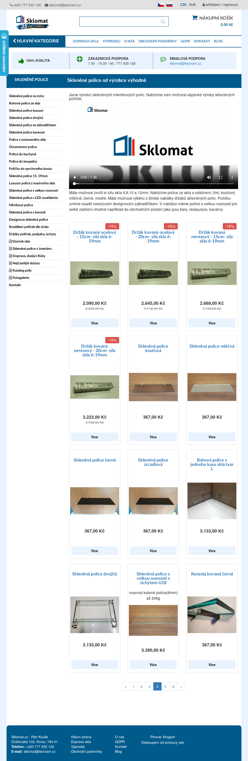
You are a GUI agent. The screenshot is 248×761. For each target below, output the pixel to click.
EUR (192, 5)
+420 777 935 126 (27, 4)
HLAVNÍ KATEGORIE (37, 41)
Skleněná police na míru (26, 96)
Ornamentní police (23, 147)
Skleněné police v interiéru (32, 249)
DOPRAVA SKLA (86, 41)
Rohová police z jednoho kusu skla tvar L (212, 464)
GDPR (185, 41)
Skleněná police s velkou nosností (33, 190)
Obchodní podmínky (86, 751)
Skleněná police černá (95, 460)
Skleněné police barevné (27, 132)
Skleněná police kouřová (153, 348)
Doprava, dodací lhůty (28, 256)
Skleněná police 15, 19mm (28, 176)
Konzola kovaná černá (212, 574)
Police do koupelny (23, 161)
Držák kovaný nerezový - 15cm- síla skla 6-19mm (212, 236)
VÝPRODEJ (111, 41)
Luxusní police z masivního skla (32, 183)
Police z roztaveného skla (27, 139)
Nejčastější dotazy (26, 263)
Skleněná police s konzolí (27, 212)
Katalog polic (22, 270)
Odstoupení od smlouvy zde (162, 742)
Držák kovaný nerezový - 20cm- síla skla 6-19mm (94, 350)
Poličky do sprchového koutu (30, 169)
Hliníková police (21, 205)
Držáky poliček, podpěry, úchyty (32, 234)
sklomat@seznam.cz (64, 4)
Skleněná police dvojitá (26, 118)
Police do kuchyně (22, 154)
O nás (119, 736)
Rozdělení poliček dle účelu (29, 227)
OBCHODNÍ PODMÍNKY (158, 41)
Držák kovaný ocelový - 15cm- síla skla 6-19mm (94, 236)
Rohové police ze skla (24, 103)
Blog (118, 751)
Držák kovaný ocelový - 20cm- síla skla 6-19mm (153, 236)
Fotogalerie (20, 278)
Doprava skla (81, 741)
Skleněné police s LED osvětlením (33, 198)
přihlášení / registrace (221, 5)
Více (94, 323)
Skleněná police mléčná (211, 346)
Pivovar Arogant (162, 736)
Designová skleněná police (28, 219)
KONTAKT (202, 41)
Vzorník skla (21, 241)
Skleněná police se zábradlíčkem (32, 125)
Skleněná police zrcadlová (153, 462)
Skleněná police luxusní (26, 110)
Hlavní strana (81, 736)
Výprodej (78, 746)
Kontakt (15, 285)
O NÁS (129, 41)
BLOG (218, 41)
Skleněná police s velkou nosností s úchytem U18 (153, 578)
